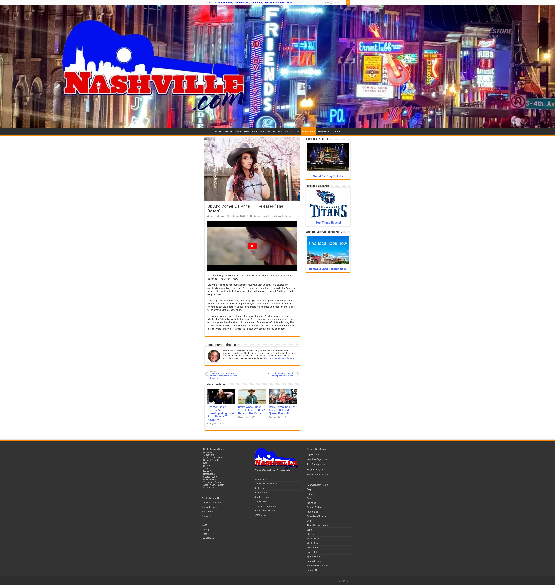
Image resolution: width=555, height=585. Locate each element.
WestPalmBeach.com (318, 474)
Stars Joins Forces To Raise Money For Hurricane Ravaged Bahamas (223, 374)
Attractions (257, 131)
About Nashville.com (213, 485)
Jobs (297, 131)
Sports (335, 131)
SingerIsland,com (315, 469)
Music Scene (307, 131)
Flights (310, 494)
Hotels (205, 534)
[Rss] (323, 2)
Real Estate (260, 488)
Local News (208, 538)
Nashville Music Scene (265, 483)
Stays (309, 489)
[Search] (348, 2)
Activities (271, 131)
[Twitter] (328, 2)
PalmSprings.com (316, 464)
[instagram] (331, 2)
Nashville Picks (211, 479)
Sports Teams (210, 476)
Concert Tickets (242, 131)
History (288, 131)
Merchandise (261, 479)
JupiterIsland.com (316, 454)
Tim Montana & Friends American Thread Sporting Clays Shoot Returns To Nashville (220, 413)
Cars (309, 498)
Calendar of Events (212, 457)
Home (218, 131)
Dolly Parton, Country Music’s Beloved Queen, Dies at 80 (282, 410)
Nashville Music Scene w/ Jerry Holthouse (272, 216)
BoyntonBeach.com (317, 449)
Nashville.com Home (213, 449)
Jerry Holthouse (217, 216)
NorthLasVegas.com (317, 459)
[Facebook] (325, 2)
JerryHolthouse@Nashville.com (279, 358)
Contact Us (208, 487)
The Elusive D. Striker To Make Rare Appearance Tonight (281, 373)
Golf (280, 131)
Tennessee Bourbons (213, 482)
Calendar (228, 131)
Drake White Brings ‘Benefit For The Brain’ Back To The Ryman (251, 410)
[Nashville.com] (277, 66)
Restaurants (323, 131)
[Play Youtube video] (252, 246)
